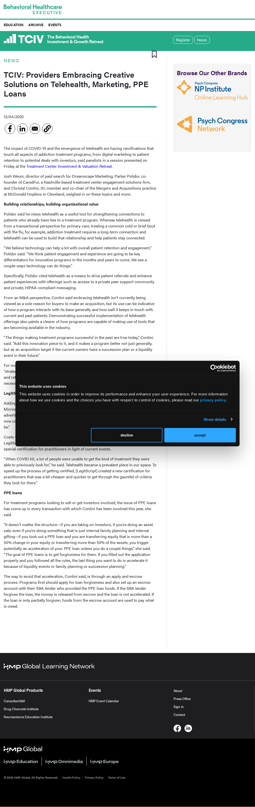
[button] (47, 128)
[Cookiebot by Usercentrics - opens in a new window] (214, 368)
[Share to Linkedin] (22, 128)
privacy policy (213, 400)
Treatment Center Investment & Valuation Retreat (69, 166)
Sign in (179, 706)
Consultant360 (14, 700)
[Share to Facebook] (10, 128)
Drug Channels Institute (21, 708)
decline (127, 435)
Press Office (182, 698)
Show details (214, 419)
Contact (179, 714)
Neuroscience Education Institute (28, 716)
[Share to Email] (35, 128)
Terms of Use (116, 777)
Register (183, 40)
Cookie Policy (71, 777)
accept (200, 435)
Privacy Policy (94, 777)
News (202, 40)
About (178, 690)
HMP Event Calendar (104, 700)
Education (13, 24)
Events (55, 24)
